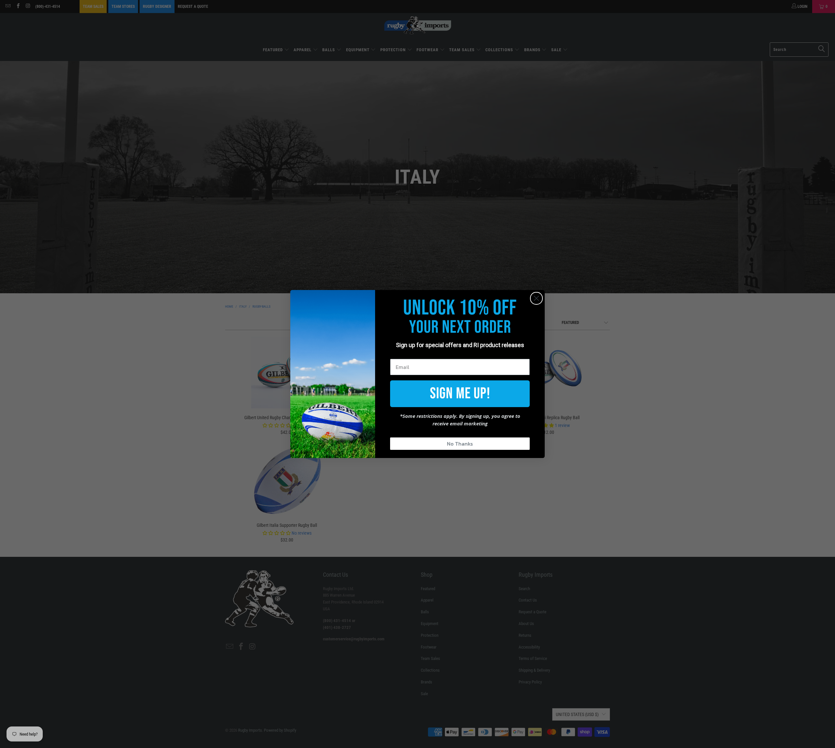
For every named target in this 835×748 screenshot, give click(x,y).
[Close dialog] (536, 298)
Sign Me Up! (460, 393)
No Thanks (460, 444)
